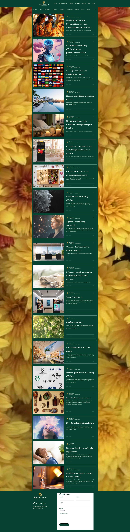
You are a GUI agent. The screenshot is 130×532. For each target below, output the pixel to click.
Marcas (82, 9)
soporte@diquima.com (40, 506)
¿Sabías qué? (69, 9)
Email (61, 502)
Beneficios (62, 9)
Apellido (77, 497)
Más (88, 9)
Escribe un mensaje (63, 513)
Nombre (61, 497)
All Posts (35, 9)
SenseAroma (47, 9)
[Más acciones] (94, 16)
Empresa (61, 508)
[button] (95, 9)
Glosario (77, 9)
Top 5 (40, 9)
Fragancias (55, 9)
